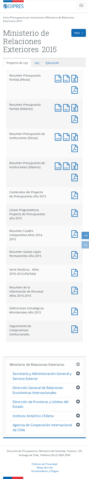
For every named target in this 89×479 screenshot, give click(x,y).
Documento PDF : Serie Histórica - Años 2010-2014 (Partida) (75, 272)
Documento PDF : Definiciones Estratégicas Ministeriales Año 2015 (75, 311)
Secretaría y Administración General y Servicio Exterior (42, 376)
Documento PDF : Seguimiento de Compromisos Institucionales (75, 328)
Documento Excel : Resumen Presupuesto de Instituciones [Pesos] (75, 136)
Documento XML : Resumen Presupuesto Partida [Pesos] (59, 78)
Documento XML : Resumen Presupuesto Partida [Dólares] (59, 107)
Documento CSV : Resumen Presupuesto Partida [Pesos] (67, 78)
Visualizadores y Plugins (45, 471)
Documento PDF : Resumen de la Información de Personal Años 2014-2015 (75, 290)
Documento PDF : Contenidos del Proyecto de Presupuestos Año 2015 (75, 194)
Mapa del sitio (45, 467)
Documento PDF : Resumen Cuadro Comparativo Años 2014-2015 (75, 233)
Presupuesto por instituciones (28, 17)
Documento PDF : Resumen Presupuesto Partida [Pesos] (75, 89)
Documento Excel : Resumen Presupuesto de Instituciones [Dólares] (75, 165)
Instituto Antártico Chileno (33, 416)
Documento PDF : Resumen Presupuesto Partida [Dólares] (75, 118)
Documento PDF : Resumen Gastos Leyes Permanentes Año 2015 (75, 254)
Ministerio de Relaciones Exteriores (37, 364)
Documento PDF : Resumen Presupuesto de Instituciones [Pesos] (75, 147)
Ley (37, 63)
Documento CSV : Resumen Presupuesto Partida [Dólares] (67, 107)
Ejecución (52, 63)
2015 (19, 21)
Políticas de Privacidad (44, 464)
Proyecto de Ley (17, 63)
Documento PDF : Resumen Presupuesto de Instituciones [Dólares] (75, 177)
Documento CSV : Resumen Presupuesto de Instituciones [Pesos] (67, 136)
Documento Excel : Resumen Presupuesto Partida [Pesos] (75, 78)
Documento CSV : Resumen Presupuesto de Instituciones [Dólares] (67, 165)
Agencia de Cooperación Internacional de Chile (42, 427)
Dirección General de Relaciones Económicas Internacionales (38, 390)
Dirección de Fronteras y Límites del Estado (41, 404)
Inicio (6, 17)
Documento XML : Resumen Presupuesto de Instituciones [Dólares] (59, 165)
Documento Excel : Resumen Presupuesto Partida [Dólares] (75, 107)
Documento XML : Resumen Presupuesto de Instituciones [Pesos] (59, 136)
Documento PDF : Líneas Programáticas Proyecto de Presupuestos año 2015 (75, 212)
